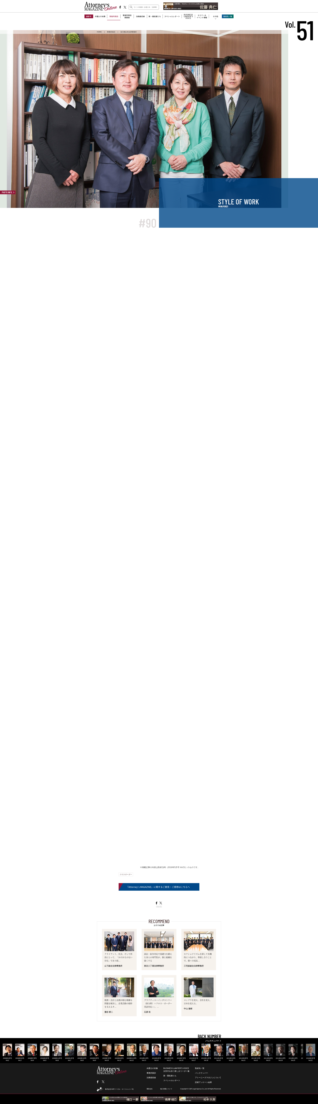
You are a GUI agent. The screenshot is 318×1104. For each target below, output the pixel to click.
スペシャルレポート (172, 16)
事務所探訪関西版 (127, 16)
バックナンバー (201, 1073)
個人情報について (166, 1089)
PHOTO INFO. (7, 192)
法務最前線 (140, 16)
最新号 (88, 16)
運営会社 (150, 1089)
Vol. (299, 24)
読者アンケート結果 (203, 1082)
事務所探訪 (113, 16)
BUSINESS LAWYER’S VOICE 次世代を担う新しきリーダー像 (176, 1069)
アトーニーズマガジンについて (208, 1077)
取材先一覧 (227, 16)
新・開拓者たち (155, 16)
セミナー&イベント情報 (202, 16)
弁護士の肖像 (100, 16)
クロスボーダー (126, 874)
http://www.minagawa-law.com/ (137, 826)
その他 (215, 16)
